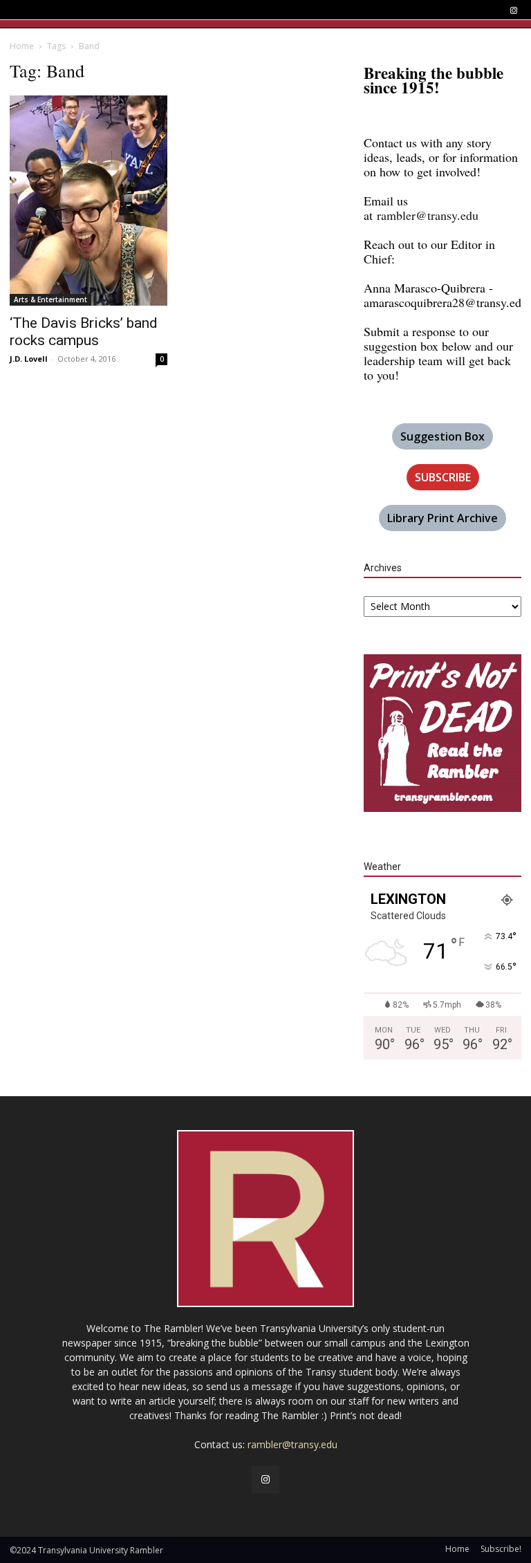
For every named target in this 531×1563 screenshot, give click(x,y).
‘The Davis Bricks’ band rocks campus (84, 332)
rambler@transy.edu (427, 215)
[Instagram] (513, 11)
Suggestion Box (442, 436)
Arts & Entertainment (50, 299)
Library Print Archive (442, 518)
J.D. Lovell (29, 358)
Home (22, 46)
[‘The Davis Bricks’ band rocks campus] (88, 200)
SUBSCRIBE (443, 477)
